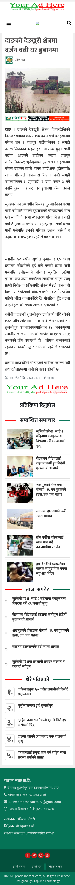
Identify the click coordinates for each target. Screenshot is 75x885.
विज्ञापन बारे (55, 866)
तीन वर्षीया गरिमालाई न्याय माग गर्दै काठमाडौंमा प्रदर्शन (49, 542)
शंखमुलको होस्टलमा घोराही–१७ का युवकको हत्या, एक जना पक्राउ (51, 489)
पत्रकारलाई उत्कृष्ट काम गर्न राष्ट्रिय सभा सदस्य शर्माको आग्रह (42, 755)
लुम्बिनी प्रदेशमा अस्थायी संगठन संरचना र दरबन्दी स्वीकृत (38, 664)
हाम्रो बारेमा (19, 866)
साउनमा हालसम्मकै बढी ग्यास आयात (51, 513)
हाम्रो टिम (37, 866)
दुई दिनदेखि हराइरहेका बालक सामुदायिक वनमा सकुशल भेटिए (51, 568)
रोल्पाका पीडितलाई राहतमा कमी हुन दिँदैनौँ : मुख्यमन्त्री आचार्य (51, 463)
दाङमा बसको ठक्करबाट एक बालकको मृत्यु (42, 739)
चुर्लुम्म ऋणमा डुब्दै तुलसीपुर (35, 706)
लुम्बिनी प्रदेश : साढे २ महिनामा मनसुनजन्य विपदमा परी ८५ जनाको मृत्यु (50, 439)
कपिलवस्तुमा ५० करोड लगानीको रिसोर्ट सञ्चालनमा (43, 692)
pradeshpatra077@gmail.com (39, 802)
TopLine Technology (47, 881)
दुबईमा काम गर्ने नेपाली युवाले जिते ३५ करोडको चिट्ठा (42, 722)
